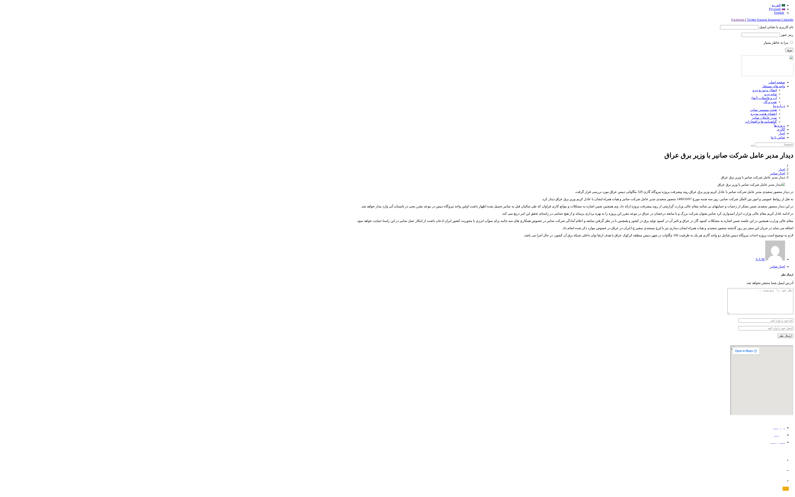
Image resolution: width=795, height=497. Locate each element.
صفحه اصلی (776, 82)
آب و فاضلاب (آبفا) (764, 98)
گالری (781, 129)
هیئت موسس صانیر (763, 110)
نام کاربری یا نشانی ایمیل (776, 27)
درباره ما (779, 106)
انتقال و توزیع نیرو (765, 90)
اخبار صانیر (777, 173)
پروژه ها (779, 125)
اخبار (781, 133)
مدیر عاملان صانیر (764, 117)
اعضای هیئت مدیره (764, 114)
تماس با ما (778, 137)
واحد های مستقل (773, 86)
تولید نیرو (770, 94)
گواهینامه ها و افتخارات (761, 121)
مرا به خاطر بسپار (776, 42)
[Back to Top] (786, 489)
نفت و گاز (770, 102)
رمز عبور (787, 34)
